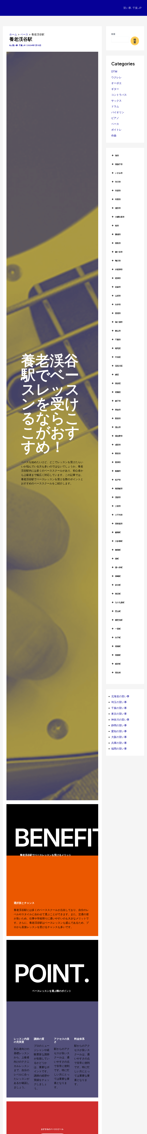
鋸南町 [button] (118, 532)
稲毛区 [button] (118, 348)
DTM (114, 71)
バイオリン (117, 112)
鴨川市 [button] (118, 260)
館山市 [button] (118, 331)
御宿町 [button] (118, 550)
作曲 (113, 135)
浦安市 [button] (118, 208)
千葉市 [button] (118, 339)
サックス (116, 100)
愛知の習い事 (119, 731)
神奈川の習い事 (120, 719)
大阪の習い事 (119, 736)
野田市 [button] (118, 453)
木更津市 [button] (119, 269)
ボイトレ (116, 129)
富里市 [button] (118, 418)
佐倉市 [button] (118, 287)
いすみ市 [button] (119, 173)
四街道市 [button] (119, 523)
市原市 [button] (118, 190)
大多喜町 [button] (119, 541)
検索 (113, 34)
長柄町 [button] (118, 655)
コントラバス (119, 94)
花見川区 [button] (119, 366)
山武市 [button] (118, 296)
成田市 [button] (118, 445)
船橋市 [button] (118, 471)
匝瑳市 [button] (118, 313)
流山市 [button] (118, 427)
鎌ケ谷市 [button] (119, 252)
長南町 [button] (118, 646)
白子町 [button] (118, 637)
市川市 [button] (118, 182)
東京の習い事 (119, 713)
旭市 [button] (117, 155)
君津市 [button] (118, 278)
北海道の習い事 (120, 696)
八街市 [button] (118, 506)
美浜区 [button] (118, 383)
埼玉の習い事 (119, 702)
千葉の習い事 (119, 707)
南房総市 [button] (119, 488)
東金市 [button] (118, 409)
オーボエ (116, 83)
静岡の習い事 (119, 725)
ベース (115, 123)
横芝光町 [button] (119, 620)
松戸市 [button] (118, 480)
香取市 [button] (118, 243)
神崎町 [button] (118, 576)
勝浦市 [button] (118, 234)
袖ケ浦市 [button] (119, 322)
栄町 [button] (117, 558)
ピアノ (115, 118)
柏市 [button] (117, 225)
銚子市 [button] (118, 401)
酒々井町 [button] (119, 567)
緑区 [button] (117, 374)
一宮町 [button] (118, 629)
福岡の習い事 (119, 748)
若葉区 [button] (118, 392)
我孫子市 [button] (119, 164)
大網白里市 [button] (119, 217)
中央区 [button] (118, 357)
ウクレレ (116, 77)
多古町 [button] (118, 585)
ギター (115, 89)
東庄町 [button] (118, 594)
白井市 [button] (118, 304)
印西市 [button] (118, 199)
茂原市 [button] (118, 497)
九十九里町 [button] (119, 602)
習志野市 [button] (119, 436)
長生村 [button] (118, 672)
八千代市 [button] (119, 515)
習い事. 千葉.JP (132, 7)
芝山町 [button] (118, 611)
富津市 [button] (118, 462)
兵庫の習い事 (119, 742)
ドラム (115, 106)
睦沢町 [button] (118, 664)
